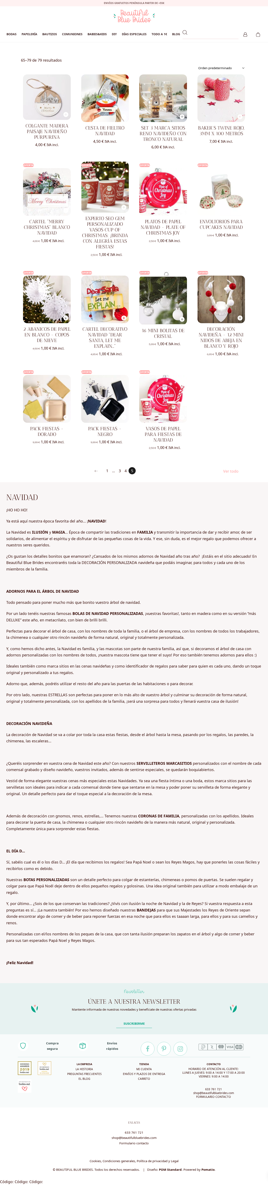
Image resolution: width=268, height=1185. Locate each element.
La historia (84, 1069)
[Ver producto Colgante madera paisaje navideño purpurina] (47, 97)
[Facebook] (148, 1049)
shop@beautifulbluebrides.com (213, 1093)
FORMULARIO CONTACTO (213, 1097)
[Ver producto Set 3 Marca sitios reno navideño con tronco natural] (163, 98)
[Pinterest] (164, 1049)
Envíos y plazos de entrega (144, 1074)
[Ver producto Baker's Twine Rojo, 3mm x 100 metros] (221, 98)
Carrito (144, 1079)
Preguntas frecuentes (84, 1074)
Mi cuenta (144, 1069)
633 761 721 (213, 1089)
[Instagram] (180, 1049)
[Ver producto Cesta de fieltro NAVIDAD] (105, 98)
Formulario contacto (134, 1143)
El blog (84, 1079)
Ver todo (230, 471)
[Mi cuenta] (245, 34)
